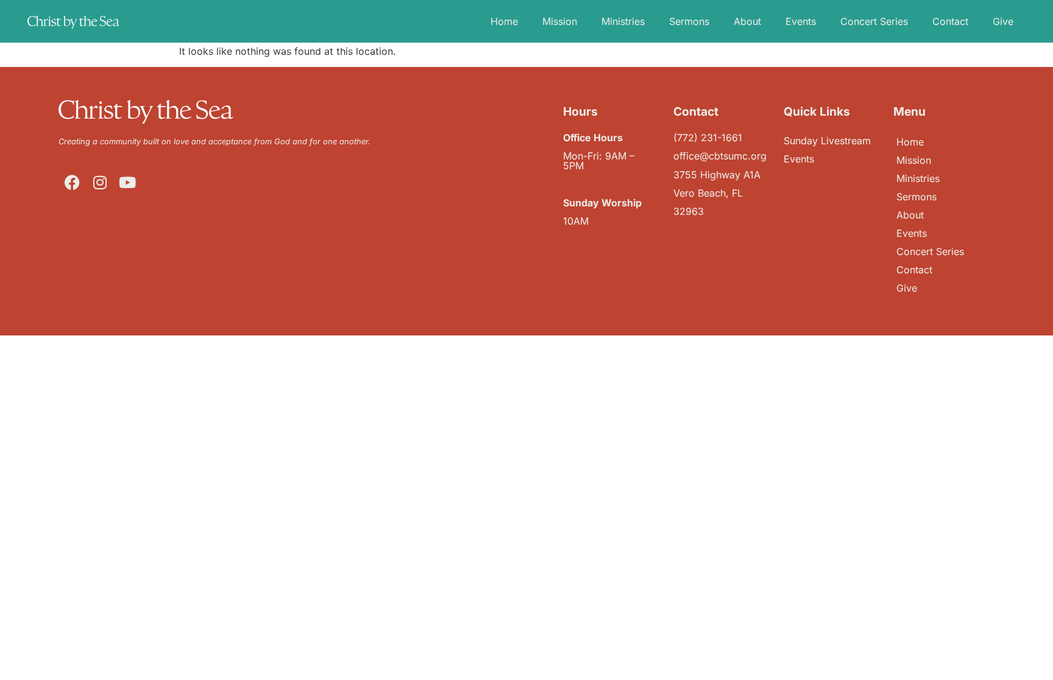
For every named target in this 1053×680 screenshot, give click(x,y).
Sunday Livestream (827, 141)
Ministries (623, 21)
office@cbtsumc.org (720, 156)
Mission (559, 21)
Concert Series (874, 21)
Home (504, 21)
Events (800, 21)
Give (1003, 21)
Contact (950, 21)
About (747, 21)
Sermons (689, 21)
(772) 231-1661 (707, 137)
